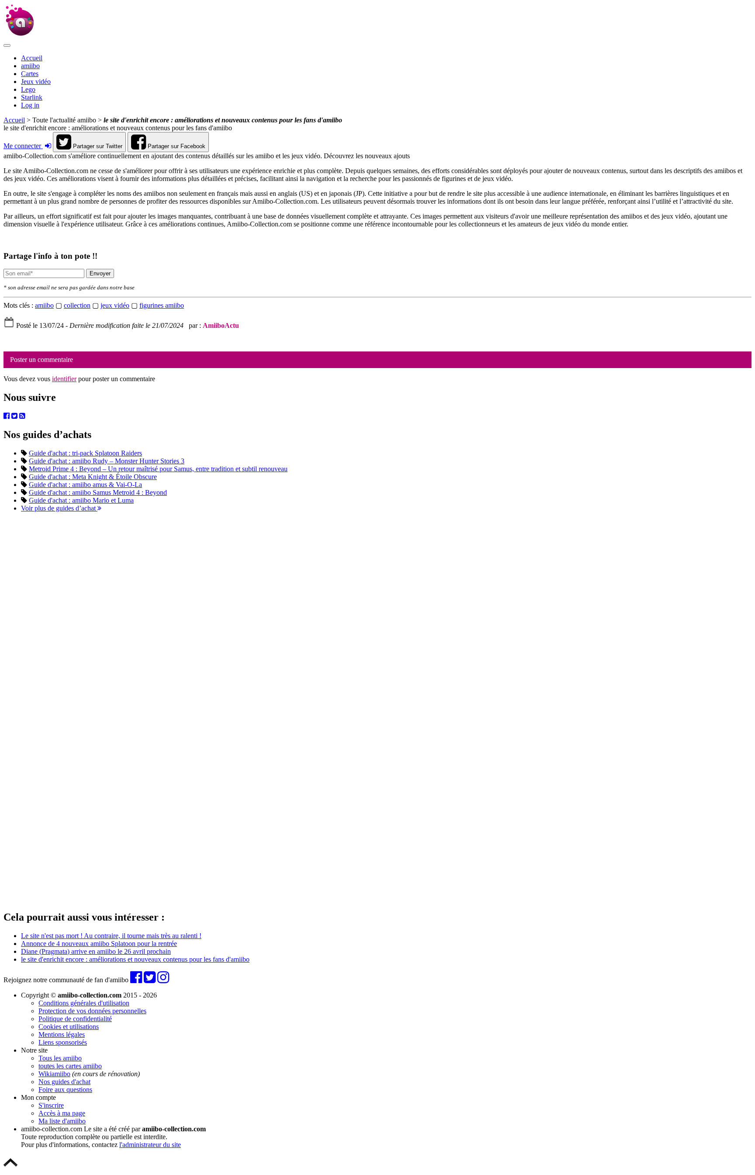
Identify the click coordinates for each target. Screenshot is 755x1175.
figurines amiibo (161, 305)
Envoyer (100, 273)
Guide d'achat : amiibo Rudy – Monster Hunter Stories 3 (106, 461)
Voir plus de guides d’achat (59, 508)
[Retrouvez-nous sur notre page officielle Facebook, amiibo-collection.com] (6, 416)
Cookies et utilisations (68, 1026)
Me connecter (23, 145)
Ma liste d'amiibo (62, 1121)
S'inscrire (51, 1105)
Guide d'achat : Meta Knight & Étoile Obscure (93, 476)
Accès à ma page (61, 1113)
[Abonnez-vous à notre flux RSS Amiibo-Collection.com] (22, 416)
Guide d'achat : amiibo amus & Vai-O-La (85, 484)
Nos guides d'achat (64, 1081)
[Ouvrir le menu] (6, 45)
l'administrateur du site (150, 1144)
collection (77, 305)
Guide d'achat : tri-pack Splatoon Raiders (85, 453)
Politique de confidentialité (75, 1018)
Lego (28, 89)
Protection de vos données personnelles (92, 1011)
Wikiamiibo (54, 1074)
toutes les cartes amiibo (70, 1066)
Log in (30, 105)
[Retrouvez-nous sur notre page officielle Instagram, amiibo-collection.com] (163, 980)
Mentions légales (61, 1034)
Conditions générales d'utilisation (83, 1003)
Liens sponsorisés (62, 1042)
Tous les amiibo (60, 1058)
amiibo (30, 66)
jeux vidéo (114, 305)
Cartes (29, 73)
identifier (64, 378)
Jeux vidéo (36, 81)
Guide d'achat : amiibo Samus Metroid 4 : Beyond (98, 492)
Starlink (31, 97)
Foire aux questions (65, 1089)
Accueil (31, 58)
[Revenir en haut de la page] (10, 1167)
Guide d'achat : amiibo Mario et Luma (81, 500)
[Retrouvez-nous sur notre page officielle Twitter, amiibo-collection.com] (14, 416)
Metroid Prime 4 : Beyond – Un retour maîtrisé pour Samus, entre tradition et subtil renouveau (158, 469)
